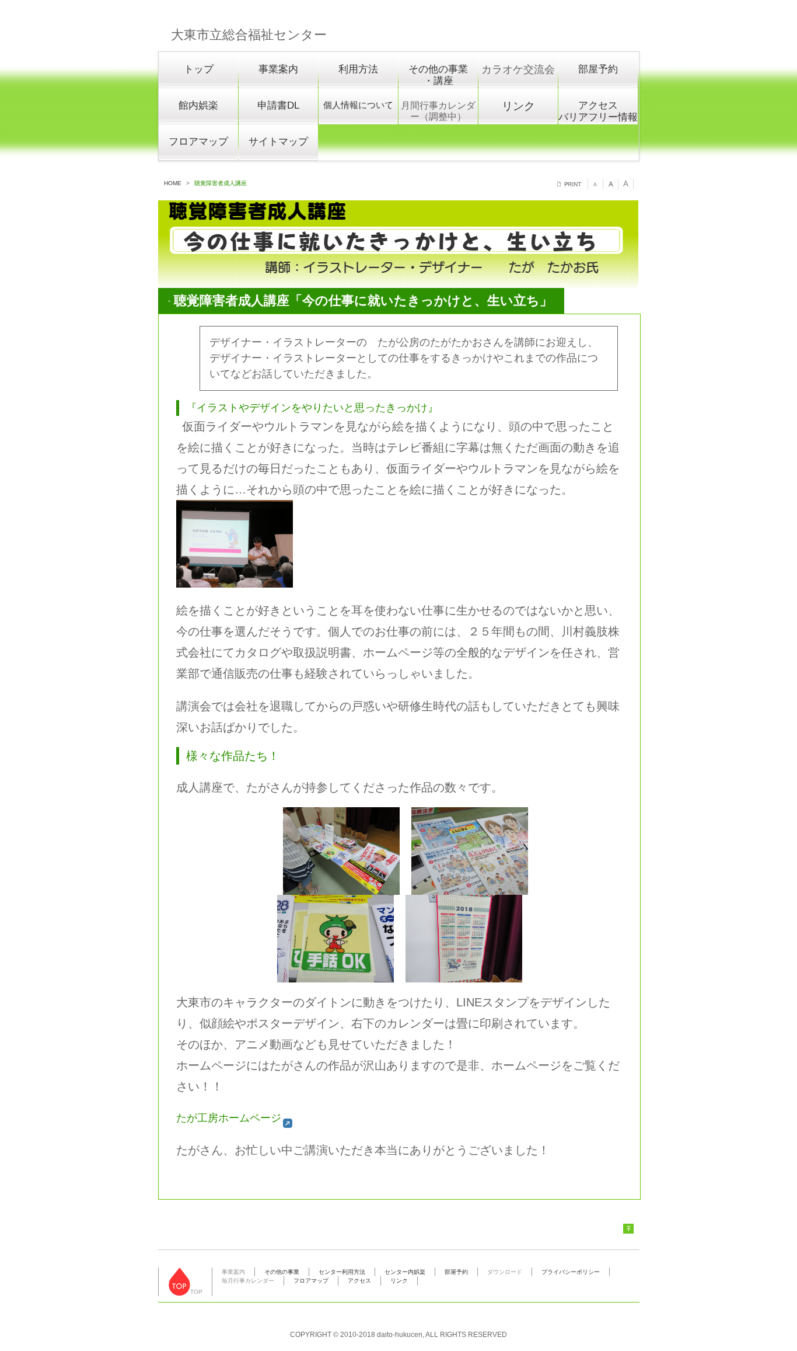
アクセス (359, 1280)
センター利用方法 (342, 1272)
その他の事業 (281, 1272)
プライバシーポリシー (570, 1272)
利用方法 (358, 69)
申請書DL (278, 105)
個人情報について (358, 105)
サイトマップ (278, 141)
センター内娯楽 (404, 1272)
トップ (199, 69)
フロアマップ (198, 141)
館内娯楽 (198, 105)
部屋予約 (598, 69)
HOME (172, 183)
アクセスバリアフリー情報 (598, 111)
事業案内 (278, 69)
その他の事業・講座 (438, 75)
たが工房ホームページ (228, 1118)
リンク (518, 106)
